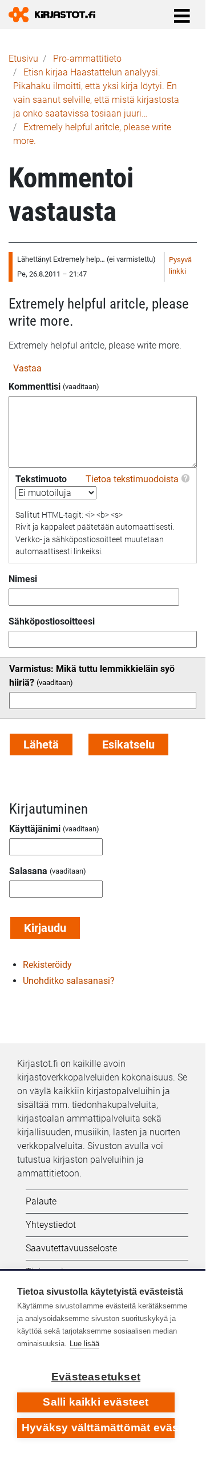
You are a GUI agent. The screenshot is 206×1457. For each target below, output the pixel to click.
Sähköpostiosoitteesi (52, 621)
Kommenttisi (34, 386)
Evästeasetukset (95, 1377)
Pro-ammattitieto (87, 58)
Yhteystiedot (51, 1224)
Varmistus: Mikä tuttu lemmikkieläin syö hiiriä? (92, 675)
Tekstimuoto (41, 479)
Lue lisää (84, 1343)
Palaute (41, 1201)
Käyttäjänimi (34, 828)
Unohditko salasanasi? (69, 980)
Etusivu (23, 58)
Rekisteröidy (47, 964)
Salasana (28, 871)
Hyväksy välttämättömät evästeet (98, 1428)
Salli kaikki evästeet (95, 1402)
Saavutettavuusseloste (71, 1248)
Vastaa (27, 368)
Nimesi (23, 579)
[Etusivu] (56, 14)
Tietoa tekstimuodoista (132, 479)
